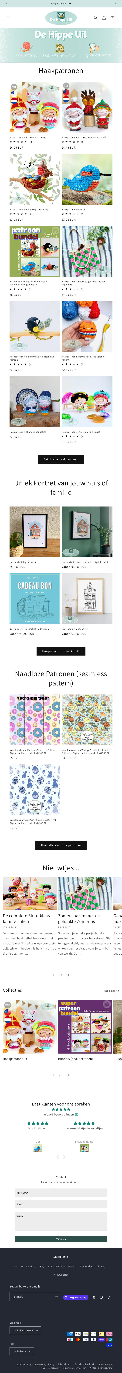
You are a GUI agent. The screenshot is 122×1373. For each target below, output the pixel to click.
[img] (61, 1109)
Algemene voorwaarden (74, 1368)
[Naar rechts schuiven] (68, 975)
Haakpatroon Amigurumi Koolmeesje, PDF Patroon (32, 358)
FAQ (42, 1266)
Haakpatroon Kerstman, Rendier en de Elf (84, 137)
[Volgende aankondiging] (115, 3)
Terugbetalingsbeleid (85, 1364)
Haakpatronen (13, 1059)
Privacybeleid (64, 1364)
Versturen (61, 1239)
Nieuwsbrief (61, 1274)
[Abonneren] (57, 1296)
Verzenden (86, 1266)
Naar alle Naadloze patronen (61, 845)
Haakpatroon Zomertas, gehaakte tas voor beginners (84, 283)
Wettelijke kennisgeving (101, 1368)
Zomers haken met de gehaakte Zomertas (79, 918)
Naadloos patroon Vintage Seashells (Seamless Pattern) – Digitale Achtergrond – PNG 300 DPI (86, 752)
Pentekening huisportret (75, 628)
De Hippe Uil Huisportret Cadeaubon (29, 628)
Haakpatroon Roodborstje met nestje (29, 209)
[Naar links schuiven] (53, 975)
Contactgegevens (51, 1368)
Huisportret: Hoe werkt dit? (61, 651)
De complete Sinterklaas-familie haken (27, 918)
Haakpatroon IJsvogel (73, 209)
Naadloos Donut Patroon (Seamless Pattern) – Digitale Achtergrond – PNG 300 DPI (34, 752)
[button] (8, 18)
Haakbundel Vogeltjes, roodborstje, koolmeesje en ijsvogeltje (28, 283)
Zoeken (18, 1266)
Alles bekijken (111, 990)
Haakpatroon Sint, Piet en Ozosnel (28, 137)
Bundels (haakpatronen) (75, 1059)
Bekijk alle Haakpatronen (61, 459)
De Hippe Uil (29, 1364)
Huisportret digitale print (23, 562)
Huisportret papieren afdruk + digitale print (85, 562)
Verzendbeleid (105, 1364)
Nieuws (100, 1266)
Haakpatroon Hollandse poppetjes (28, 431)
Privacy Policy (56, 1266)
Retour (72, 1266)
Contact (31, 1266)
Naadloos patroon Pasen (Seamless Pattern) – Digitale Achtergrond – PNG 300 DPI (34, 821)
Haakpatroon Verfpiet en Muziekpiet (81, 431)
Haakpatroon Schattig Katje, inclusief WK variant (84, 358)
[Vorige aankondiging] (6, 3)
